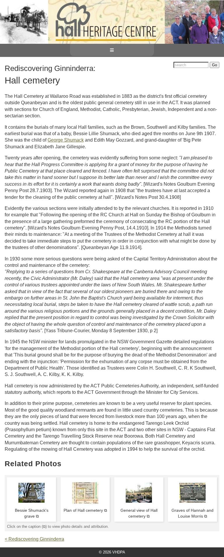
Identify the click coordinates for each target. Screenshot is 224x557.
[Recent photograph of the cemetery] (139, 504)
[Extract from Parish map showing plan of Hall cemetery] (85, 504)
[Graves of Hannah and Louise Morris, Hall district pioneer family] (192, 504)
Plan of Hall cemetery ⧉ (85, 510)
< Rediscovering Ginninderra (34, 539)
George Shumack (66, 139)
